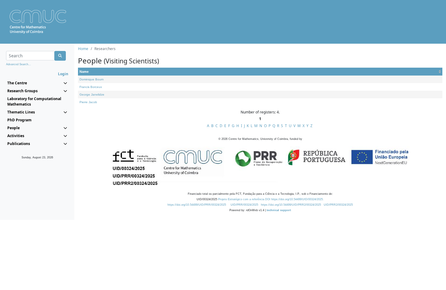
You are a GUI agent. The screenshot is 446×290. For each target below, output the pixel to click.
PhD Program (19, 120)
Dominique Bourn (91, 79)
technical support (279, 210)
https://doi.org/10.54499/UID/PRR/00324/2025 (196, 204)
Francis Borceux (90, 87)
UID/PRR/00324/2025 (244, 204)
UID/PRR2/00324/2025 (338, 204)
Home (83, 48)
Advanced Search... (18, 64)
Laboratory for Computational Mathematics (34, 101)
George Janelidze (91, 94)
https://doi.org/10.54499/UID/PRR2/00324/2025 (291, 204)
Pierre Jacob (88, 102)
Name (84, 71)
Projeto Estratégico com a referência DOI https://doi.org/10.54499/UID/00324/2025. (271, 199)
